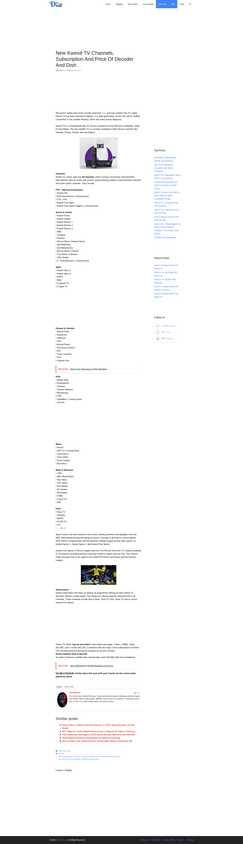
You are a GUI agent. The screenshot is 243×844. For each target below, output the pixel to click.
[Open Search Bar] (190, 4)
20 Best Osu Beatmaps (165, 237)
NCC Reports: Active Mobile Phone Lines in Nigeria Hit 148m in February (98, 731)
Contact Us (156, 840)
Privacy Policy (169, 840)
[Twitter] (138, 693)
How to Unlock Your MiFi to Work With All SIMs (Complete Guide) (167, 195)
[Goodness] (62, 707)
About (59, 687)
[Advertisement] (121, 26)
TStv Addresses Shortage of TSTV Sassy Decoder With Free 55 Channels (98, 734)
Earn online (133, 4)
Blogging (119, 4)
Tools (182, 4)
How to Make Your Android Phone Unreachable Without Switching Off (97, 741)
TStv (103, 113)
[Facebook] (135, 693)
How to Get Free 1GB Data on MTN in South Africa (79, 759)
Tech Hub (162, 4)
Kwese (61, 754)
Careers (181, 840)
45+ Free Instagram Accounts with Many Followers (163, 168)
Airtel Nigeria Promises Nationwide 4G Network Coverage (91, 738)
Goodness (74, 692)
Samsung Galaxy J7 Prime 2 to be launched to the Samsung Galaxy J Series (89, 756)
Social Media (148, 4)
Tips (173, 4)
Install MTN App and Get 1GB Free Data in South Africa (165, 185)
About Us (145, 840)
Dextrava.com (62, 840)
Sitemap (190, 840)
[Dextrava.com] (56, 4)
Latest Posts (69, 687)
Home (108, 4)
